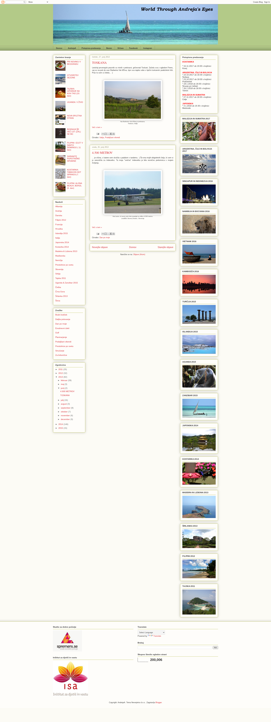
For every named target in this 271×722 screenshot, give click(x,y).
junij (63, 388)
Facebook (133, 48)
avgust (64, 404)
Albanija (58, 206)
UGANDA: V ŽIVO (75, 102)
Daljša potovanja (62, 319)
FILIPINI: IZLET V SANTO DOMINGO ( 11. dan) (75, 146)
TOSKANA (99, 63)
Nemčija (59, 260)
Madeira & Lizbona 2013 (66, 251)
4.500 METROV (102, 153)
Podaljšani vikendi (112, 137)
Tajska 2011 (60, 278)
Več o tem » (97, 127)
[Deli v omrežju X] (108, 133)
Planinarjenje (61, 337)
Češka (58, 287)
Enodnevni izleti (62, 328)
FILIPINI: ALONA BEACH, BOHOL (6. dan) (74, 185)
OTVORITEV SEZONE (72, 76)
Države (121, 48)
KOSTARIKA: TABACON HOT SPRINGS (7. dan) (74, 173)
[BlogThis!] (105, 133)
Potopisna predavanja (91, 48)
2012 (61, 373)
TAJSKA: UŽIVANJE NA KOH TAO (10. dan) (73, 92)
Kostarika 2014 (62, 247)
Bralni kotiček (61, 315)
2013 (61, 377)
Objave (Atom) (139, 254)
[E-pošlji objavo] (98, 134)
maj (63, 384)
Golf (57, 333)
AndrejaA (72, 48)
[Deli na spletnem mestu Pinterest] (113, 133)
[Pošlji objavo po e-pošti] (102, 133)
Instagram (147, 48)
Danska (58, 215)
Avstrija (58, 211)
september (66, 408)
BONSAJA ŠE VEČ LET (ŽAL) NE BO (74, 131)
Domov (59, 48)
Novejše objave (100, 247)
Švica (57, 300)
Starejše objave (165, 247)
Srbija (57, 274)
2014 (61, 424)
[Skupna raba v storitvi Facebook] (111, 133)
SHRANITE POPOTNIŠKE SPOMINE (73, 158)
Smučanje (59, 351)
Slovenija (59, 269)
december (65, 419)
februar (64, 380)
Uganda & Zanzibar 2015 (66, 283)
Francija (59, 224)
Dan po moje (105, 237)
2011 (60, 369)
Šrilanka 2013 (61, 296)
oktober (64, 412)
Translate (157, 636)
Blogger (159, 702)
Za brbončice (61, 355)
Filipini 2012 (60, 220)
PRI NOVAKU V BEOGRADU (74, 63)
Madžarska (60, 256)
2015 (61, 428)
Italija (102, 137)
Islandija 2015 (61, 233)
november (65, 415)
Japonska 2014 (62, 242)
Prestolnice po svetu (64, 265)
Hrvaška (59, 229)
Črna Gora (60, 291)
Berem (109, 48)
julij (62, 400)
